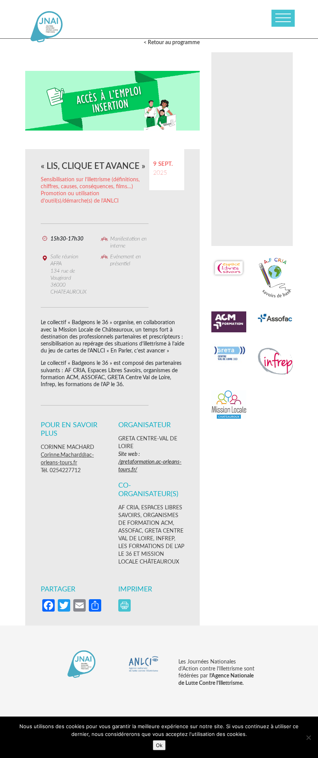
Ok (159, 745)
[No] (308, 737)
